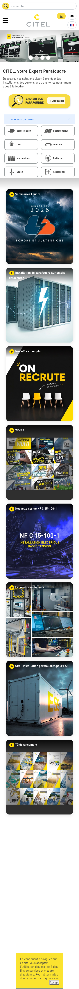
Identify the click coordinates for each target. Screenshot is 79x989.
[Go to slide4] (48, 57)
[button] (61, 16)
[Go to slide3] (42, 57)
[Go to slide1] (30, 57)
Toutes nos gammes (21, 119)
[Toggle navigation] (5, 20)
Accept (54, 982)
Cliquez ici (48, 978)
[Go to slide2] (36, 57)
